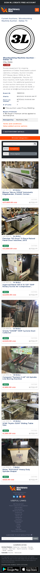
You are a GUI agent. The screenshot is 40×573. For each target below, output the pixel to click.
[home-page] (10, 9)
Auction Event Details (14, 131)
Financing (18, 512)
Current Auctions (9, 19)
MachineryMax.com (19, 492)
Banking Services (18, 510)
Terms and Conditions (18, 531)
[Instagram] (20, 496)
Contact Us (18, 514)
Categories (18, 517)
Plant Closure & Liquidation (18, 505)
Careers (18, 526)
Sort (6, 154)
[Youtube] (23, 496)
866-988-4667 (19, 494)
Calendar (18, 522)
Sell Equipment (18, 504)
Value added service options (15, 126)
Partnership (18, 509)
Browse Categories (19, 138)
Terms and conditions (12, 124)
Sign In (7, 3)
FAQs (18, 524)
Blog (18, 527)
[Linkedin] (14, 496)
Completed (14, 149)
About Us (18, 516)
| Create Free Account (24, 3)
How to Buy (18, 507)
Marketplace (18, 521)
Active (6, 149)
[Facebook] (17, 496)
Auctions (18, 519)
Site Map (18, 529)
